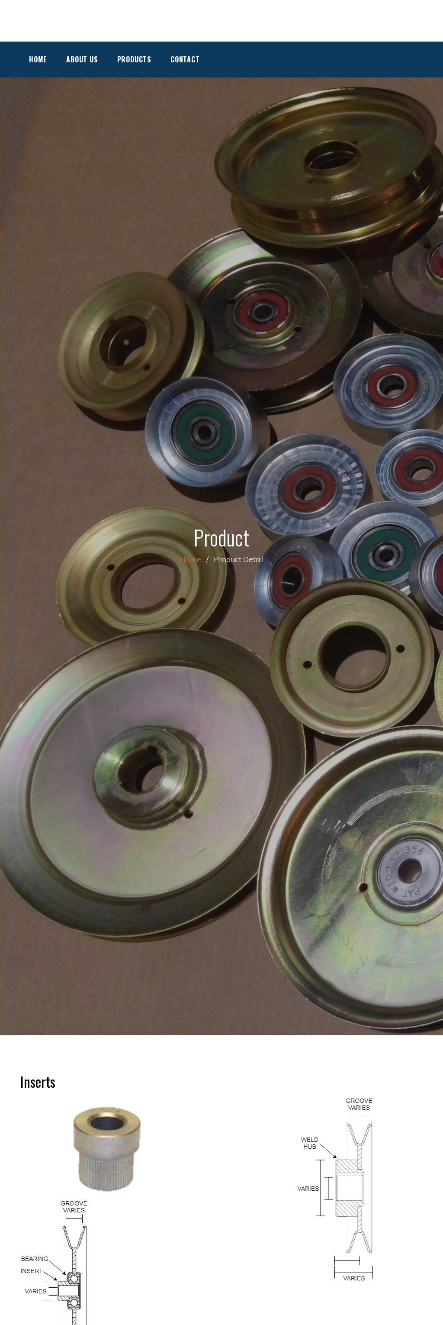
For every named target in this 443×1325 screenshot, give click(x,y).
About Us (82, 59)
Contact (185, 59)
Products (134, 59)
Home (38, 59)
